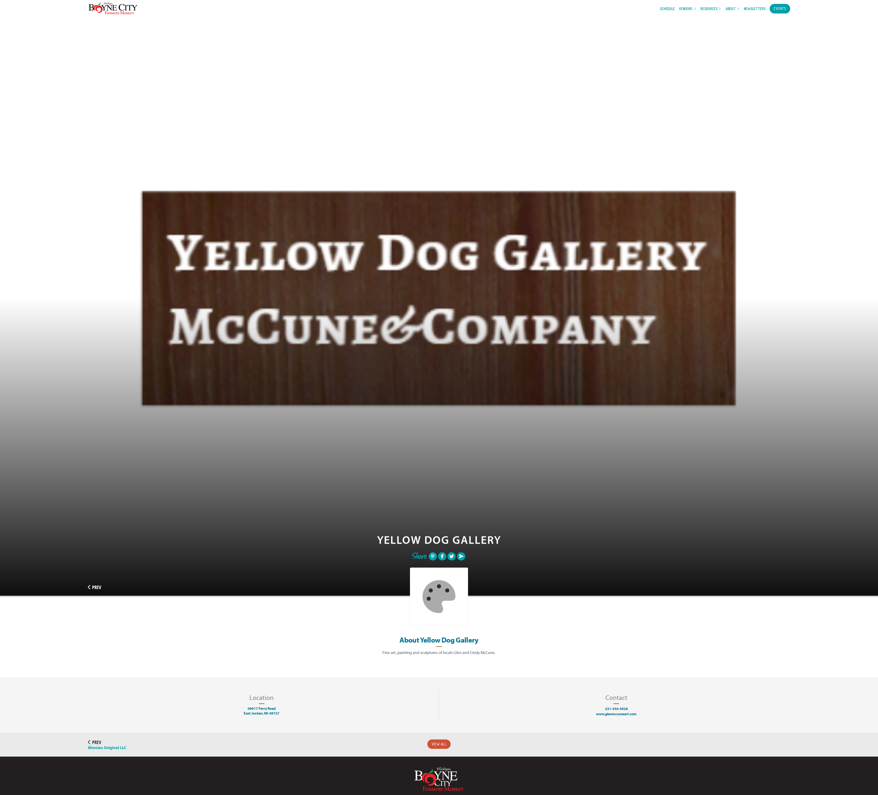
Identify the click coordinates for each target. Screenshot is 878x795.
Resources (708, 8)
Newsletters (755, 8)
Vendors (685, 8)
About (730, 8)
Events (780, 8)
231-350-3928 (616, 708)
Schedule (667, 8)
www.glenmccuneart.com (616, 714)
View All (439, 744)
